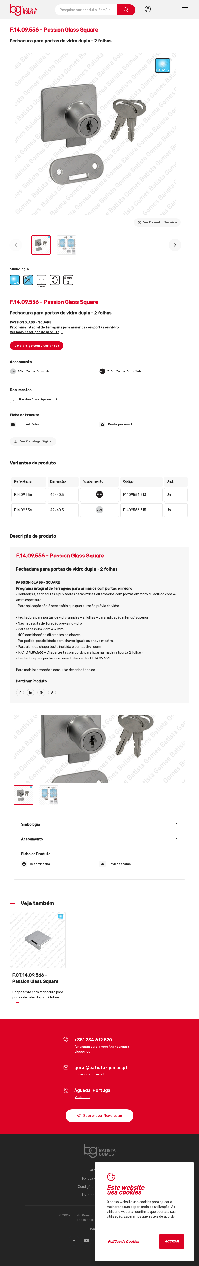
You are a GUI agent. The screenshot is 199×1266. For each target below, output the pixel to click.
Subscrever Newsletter (103, 1116)
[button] (175, 245)
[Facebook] (20, 695)
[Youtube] (86, 1240)
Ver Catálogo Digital (36, 441)
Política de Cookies (123, 1242)
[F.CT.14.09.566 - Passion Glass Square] (38, 940)
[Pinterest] (41, 695)
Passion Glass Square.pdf (38, 399)
